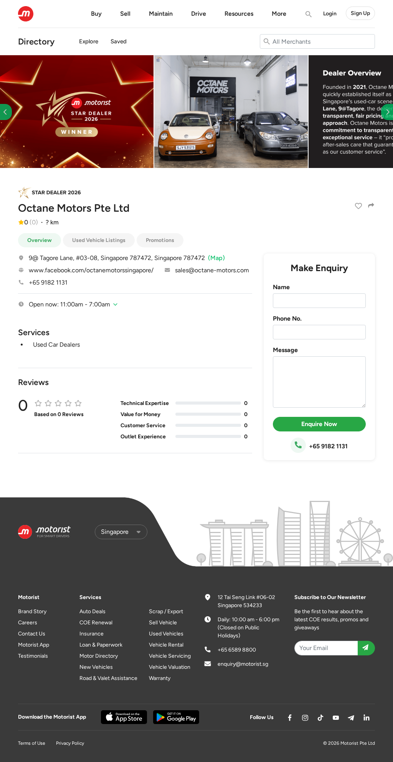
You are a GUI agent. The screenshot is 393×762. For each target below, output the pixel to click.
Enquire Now (319, 424)
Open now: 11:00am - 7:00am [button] (69, 304)
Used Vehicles (166, 633)
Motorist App (33, 645)
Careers (27, 622)
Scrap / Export (166, 611)
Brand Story (32, 611)
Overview (39, 240)
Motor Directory (98, 656)
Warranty (159, 678)
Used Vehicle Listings (98, 240)
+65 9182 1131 (48, 282)
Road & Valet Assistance (108, 678)
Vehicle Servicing (170, 656)
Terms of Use (31, 743)
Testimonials (33, 656)
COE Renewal (95, 622)
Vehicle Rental (166, 645)
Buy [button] (96, 13)
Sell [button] (125, 13)
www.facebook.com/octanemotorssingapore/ (91, 270)
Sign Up (360, 13)
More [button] (279, 13)
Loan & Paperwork (100, 645)
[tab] (135, 304)
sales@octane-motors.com (212, 270)
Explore (88, 41)
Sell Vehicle (163, 622)
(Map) (216, 258)
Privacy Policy (70, 743)
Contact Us (31, 633)
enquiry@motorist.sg (243, 664)
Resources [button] (239, 13)
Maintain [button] (161, 13)
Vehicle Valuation (169, 667)
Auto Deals (92, 611)
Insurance (91, 633)
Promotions (160, 240)
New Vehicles (96, 667)
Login (330, 13)
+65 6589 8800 (237, 650)
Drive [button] (198, 13)
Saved (119, 41)
